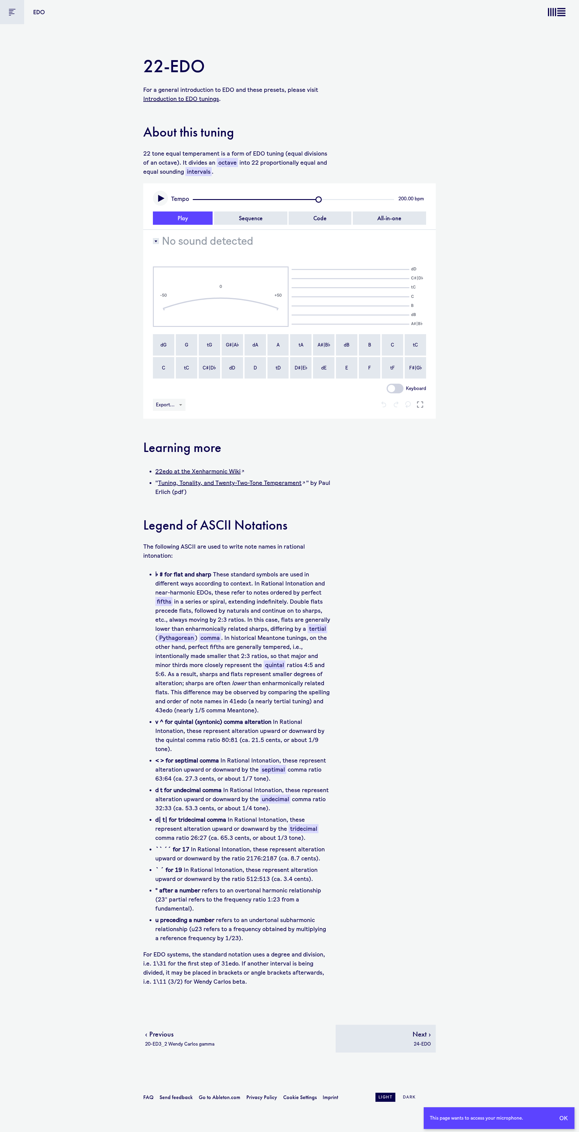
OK (563, 1118)
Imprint (330, 1097)
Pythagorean (176, 637)
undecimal (275, 799)
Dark (409, 1097)
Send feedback (176, 1097)
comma (210, 637)
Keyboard (416, 388)
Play (183, 218)
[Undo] (384, 404)
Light (385, 1097)
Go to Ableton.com (219, 1097)
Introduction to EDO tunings (181, 98)
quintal (274, 665)
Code (320, 218)
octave (227, 162)
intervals (198, 171)
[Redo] (396, 404)
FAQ (148, 1097)
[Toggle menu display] (12, 12)
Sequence (251, 218)
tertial (317, 628)
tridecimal (303, 828)
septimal (273, 769)
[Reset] (408, 404)
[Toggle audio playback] (160, 198)
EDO (39, 12)
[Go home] (556, 12)
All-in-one (389, 218)
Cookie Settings (300, 1097)
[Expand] (420, 404)
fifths (164, 601)
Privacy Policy (261, 1097)
